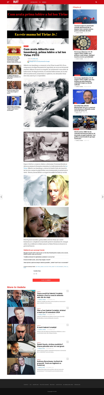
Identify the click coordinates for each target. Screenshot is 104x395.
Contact (26, 384)
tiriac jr (66, 266)
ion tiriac (38, 266)
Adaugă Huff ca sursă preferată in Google (39, 61)
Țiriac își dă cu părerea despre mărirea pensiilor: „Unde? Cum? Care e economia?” (14, 108)
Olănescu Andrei (42, 299)
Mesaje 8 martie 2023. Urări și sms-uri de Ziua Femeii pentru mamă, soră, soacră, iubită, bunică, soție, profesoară (14, 59)
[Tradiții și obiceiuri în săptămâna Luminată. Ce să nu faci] (14, 74)
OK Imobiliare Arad (68, 384)
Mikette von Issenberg (57, 266)
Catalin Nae (35, 58)
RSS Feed (52, 384)
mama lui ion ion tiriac (46, 266)
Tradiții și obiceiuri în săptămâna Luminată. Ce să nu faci (14, 77)
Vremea (44, 2)
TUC (30, 384)
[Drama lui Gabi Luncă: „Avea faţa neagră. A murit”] (14, 89)
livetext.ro (59, 384)
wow (25, 267)
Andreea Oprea (41, 348)
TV (39, 2)
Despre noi (36, 384)
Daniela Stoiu (79, 112)
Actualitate (34, 2)
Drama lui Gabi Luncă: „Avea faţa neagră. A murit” (13, 92)
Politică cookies (44, 384)
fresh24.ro (77, 384)
